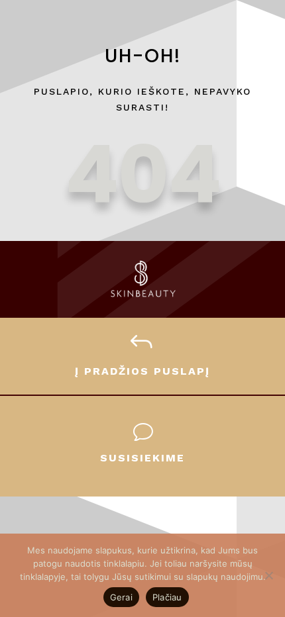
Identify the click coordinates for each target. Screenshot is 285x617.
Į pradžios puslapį (142, 371)
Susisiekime (142, 457)
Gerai (121, 597)
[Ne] (268, 575)
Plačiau (167, 597)
